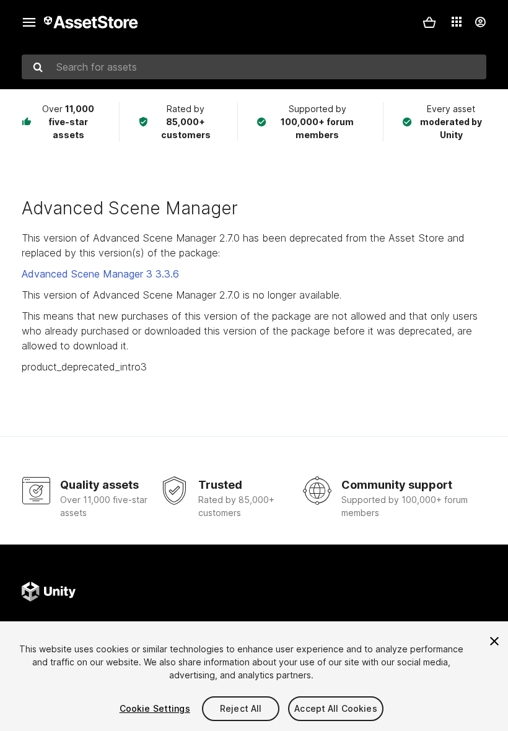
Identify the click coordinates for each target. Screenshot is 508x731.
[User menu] (480, 22)
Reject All (240, 708)
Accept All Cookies (335, 708)
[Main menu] (29, 22)
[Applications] (456, 21)
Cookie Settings (155, 708)
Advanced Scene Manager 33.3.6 (100, 274)
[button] (429, 22)
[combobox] (254, 67)
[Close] (494, 641)
